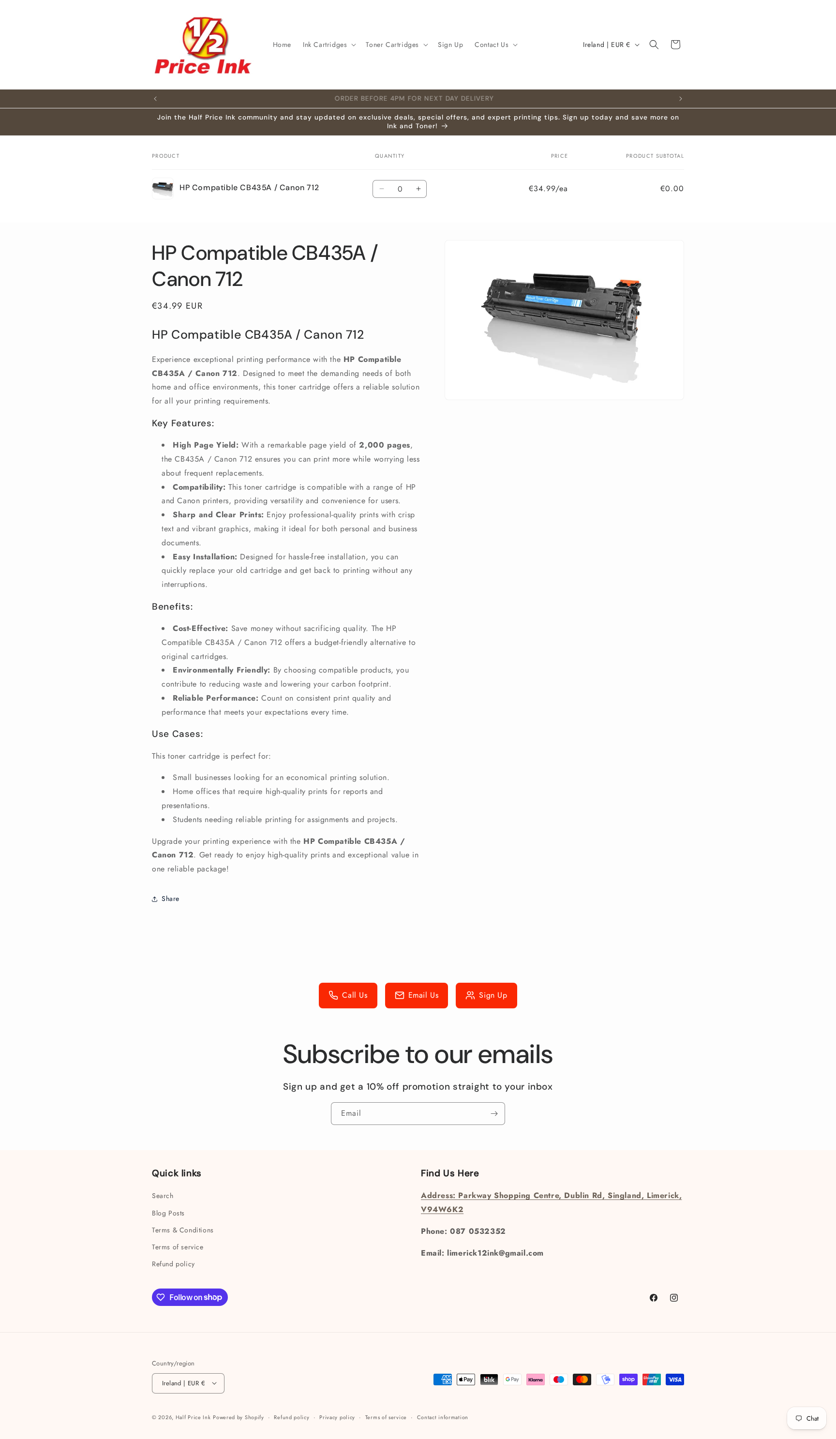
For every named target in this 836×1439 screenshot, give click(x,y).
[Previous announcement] (155, 99)
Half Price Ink (193, 1417)
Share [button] (170, 898)
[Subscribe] (494, 1113)
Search (163, 1196)
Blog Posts (168, 1213)
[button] (328, 44)
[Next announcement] (680, 99)
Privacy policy (337, 1417)
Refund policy (173, 1264)
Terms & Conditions (183, 1230)
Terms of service (178, 1247)
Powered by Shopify (238, 1417)
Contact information (442, 1417)
